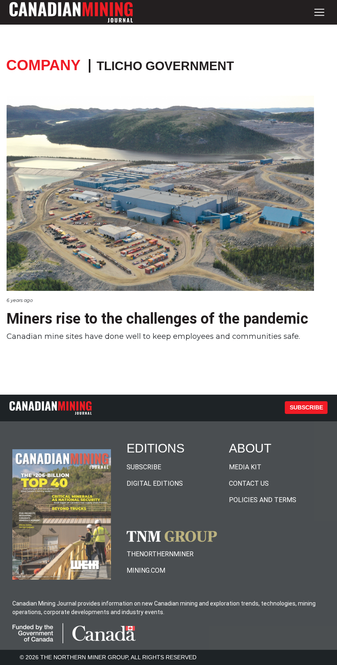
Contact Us (249, 483)
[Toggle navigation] (319, 12)
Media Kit (245, 467)
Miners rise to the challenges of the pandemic (157, 318)
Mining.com (146, 570)
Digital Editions (155, 483)
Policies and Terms (262, 500)
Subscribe (306, 407)
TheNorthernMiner (160, 554)
